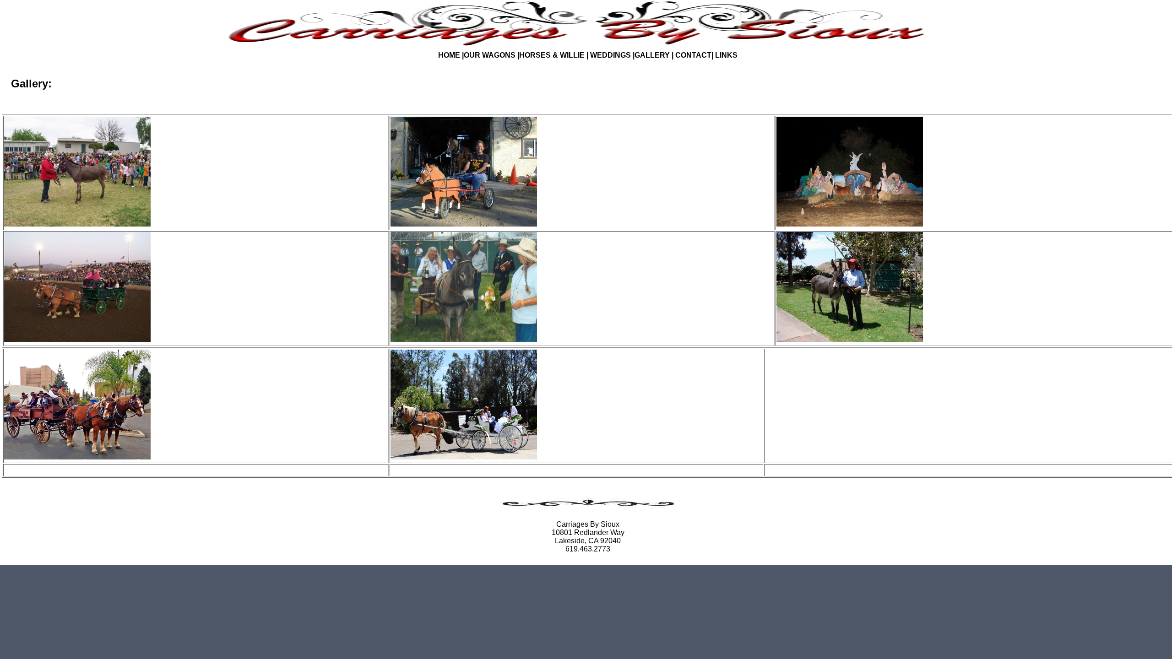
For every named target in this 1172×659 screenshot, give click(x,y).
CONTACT (693, 55)
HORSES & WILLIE (552, 55)
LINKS (725, 55)
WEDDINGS (610, 55)
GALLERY (653, 55)
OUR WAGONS (489, 55)
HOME (449, 55)
